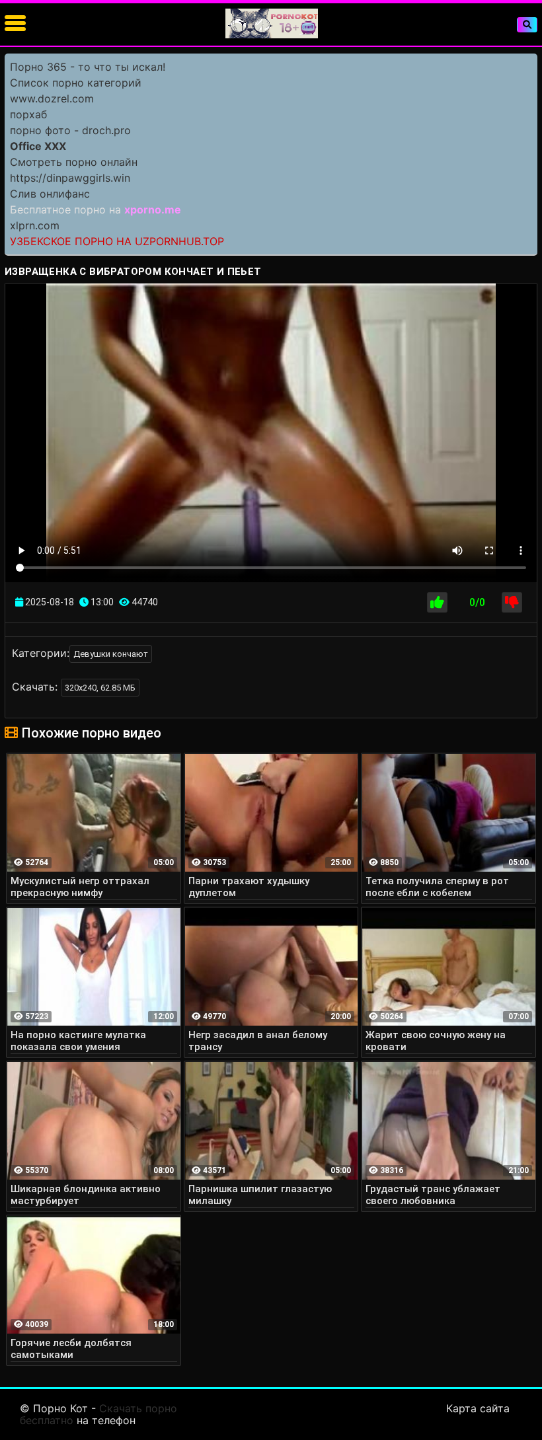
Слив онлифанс (50, 193)
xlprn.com (34, 225)
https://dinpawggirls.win (70, 177)
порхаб (28, 114)
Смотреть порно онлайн (73, 162)
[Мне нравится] (437, 602)
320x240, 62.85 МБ (100, 688)
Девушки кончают (110, 654)
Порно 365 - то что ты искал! (87, 66)
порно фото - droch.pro (70, 130)
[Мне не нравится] (512, 602)
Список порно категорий (75, 82)
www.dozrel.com (52, 98)
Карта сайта (478, 1408)
